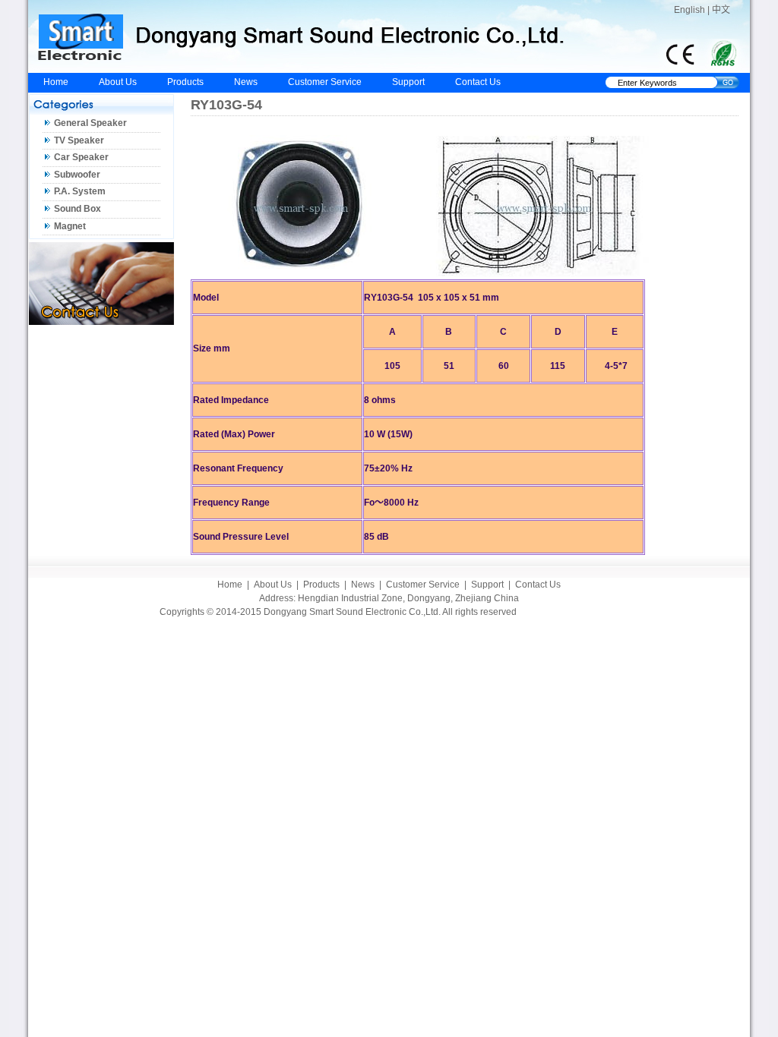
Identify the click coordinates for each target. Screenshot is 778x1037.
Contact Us (478, 82)
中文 (721, 10)
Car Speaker (81, 157)
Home (55, 82)
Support (408, 82)
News (246, 82)
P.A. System (80, 191)
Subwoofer (77, 174)
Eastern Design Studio (572, 612)
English (689, 10)
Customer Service (325, 82)
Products (185, 82)
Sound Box (77, 208)
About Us (118, 82)
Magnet (70, 226)
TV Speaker (79, 140)
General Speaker (90, 123)
